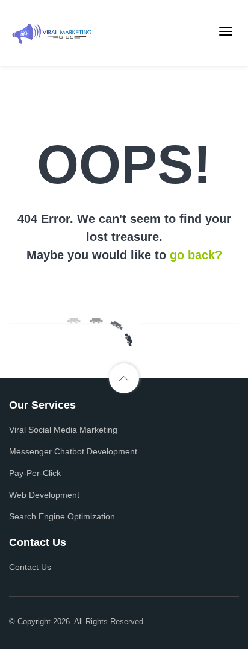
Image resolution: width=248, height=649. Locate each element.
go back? (196, 255)
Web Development (44, 495)
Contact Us (30, 567)
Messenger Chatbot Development (73, 451)
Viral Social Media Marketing (63, 429)
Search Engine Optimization (62, 516)
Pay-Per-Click (35, 473)
